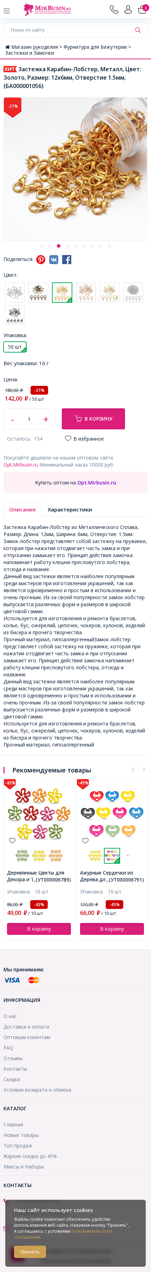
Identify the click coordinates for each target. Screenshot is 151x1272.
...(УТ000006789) (52, 879)
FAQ (8, 1047)
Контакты (15, 1068)
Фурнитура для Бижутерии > (97, 46)
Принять (30, 1251)
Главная (13, 1124)
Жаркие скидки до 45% (30, 1156)
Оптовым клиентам (27, 1037)
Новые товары (21, 1135)
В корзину (98, 418)
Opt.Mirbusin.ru (21, 464)
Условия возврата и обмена (37, 1089)
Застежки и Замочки (29, 52)
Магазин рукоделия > (37, 46)
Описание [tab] (22, 509)
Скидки (12, 1079)
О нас (10, 1016)
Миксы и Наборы (24, 1166)
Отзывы (13, 1058)
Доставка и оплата (26, 1026)
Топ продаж (18, 1145)
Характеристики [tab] (70, 509)
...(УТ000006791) (125, 879)
